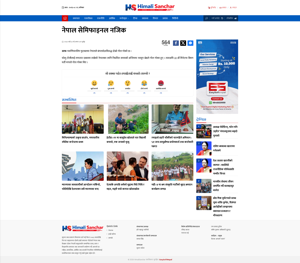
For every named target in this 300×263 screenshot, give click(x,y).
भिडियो (175, 18)
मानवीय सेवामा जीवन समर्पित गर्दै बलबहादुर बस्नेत (223, 185)
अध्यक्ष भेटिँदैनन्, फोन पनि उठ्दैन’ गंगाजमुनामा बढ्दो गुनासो (225, 131)
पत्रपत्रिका (88, 18)
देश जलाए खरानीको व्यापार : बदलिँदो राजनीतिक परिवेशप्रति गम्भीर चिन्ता (223, 167)
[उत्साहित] (127, 83)
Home (110, 230)
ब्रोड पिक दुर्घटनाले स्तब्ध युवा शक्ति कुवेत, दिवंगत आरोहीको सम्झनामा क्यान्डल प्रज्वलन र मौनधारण (224, 207)
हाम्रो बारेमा (112, 234)
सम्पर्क (110, 238)
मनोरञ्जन (123, 18)
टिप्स (135, 18)
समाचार (76, 18)
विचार (155, 18)
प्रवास (165, 18)
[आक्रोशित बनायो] (161, 83)
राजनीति (100, 18)
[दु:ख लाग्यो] (111, 83)
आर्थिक (112, 18)
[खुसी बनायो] (94, 83)
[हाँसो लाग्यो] (144, 83)
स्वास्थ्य (145, 18)
